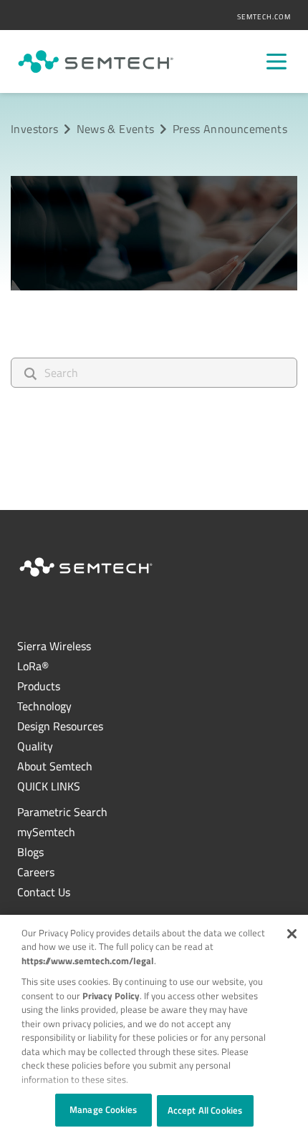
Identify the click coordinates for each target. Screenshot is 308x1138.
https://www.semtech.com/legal (87, 960)
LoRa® (33, 666)
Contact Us (43, 892)
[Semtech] (95, 61)
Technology (44, 706)
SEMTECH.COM (264, 16)
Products (38, 686)
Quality (35, 746)
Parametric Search (62, 811)
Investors (34, 128)
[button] (292, 933)
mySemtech (46, 831)
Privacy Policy (111, 996)
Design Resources (60, 726)
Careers (35, 872)
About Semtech (54, 766)
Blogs (30, 851)
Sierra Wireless (54, 645)
